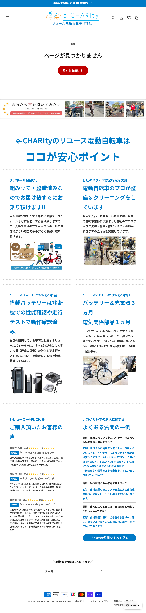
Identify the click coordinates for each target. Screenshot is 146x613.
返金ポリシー (81, 601)
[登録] (101, 571)
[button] (7, 18)
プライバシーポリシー (100, 601)
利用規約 (118, 601)
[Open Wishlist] (129, 18)
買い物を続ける (73, 70)
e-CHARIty (42, 601)
